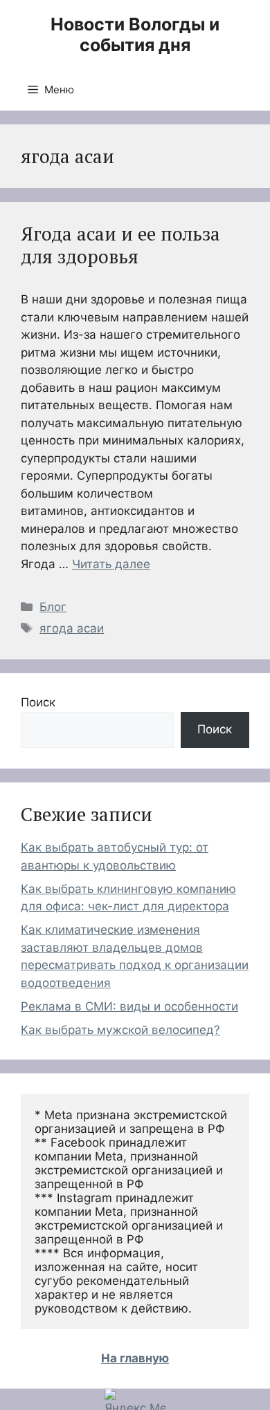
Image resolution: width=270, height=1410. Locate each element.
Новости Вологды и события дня (135, 34)
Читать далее (111, 564)
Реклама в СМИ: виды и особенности (129, 1006)
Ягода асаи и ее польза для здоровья (120, 244)
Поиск (38, 702)
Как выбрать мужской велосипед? (120, 1030)
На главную (135, 1358)
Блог (52, 607)
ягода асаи (71, 628)
